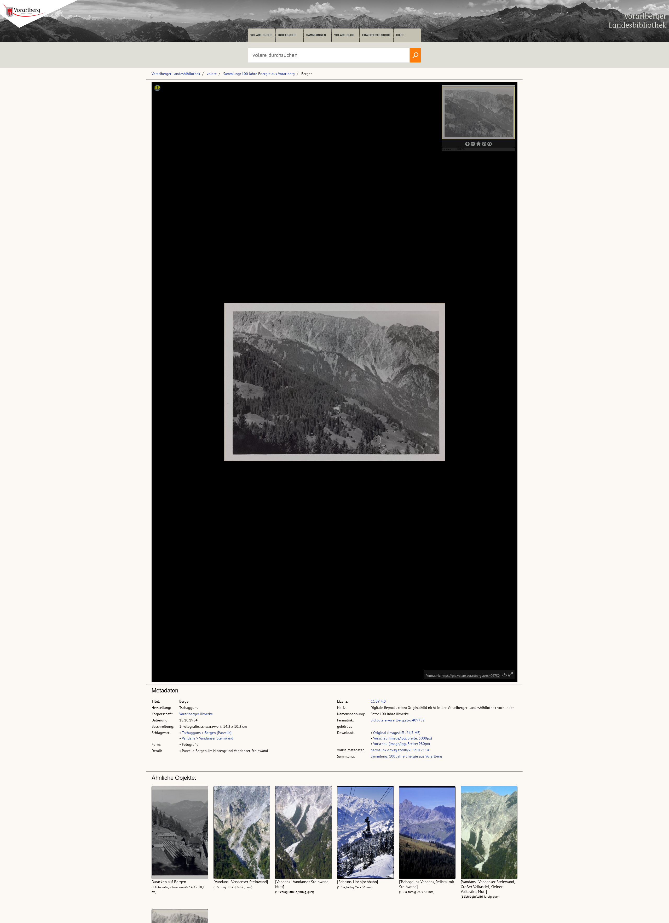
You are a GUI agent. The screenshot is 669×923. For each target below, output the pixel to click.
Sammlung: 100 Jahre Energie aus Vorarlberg (259, 73)
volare (212, 73)
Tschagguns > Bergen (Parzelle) (207, 732)
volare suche (261, 35)
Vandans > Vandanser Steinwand (207, 738)
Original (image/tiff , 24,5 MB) (396, 732)
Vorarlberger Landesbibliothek (176, 73)
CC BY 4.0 (378, 701)
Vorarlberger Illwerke (196, 714)
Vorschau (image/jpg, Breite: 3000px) (402, 738)
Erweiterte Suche (376, 35)
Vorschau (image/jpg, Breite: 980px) (401, 743)
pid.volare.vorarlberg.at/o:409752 (398, 720)
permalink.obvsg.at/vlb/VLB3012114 (400, 750)
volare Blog (344, 35)
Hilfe (400, 35)
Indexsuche (287, 35)
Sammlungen (316, 35)
